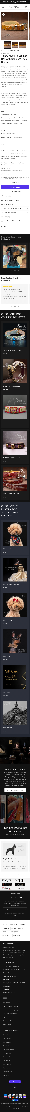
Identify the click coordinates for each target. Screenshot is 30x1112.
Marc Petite (8, 1103)
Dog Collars (6, 1035)
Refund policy (25, 1103)
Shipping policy (24, 1106)
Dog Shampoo (7, 1068)
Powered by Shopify (16, 1103)
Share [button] (4, 226)
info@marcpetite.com (9, 976)
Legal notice (16, 1108)
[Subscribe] (25, 909)
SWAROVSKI (6, 928)
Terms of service (15, 1106)
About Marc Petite (8, 1020)
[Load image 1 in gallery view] (7, 44)
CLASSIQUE (16, 935)
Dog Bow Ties (7, 1057)
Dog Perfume (7, 1064)
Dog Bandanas (7, 1042)
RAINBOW (20, 928)
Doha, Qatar (6, 986)
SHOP (5, 353)
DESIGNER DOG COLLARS (15, 790)
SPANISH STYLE (7, 935)
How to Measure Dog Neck (10, 1006)
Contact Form (7, 973)
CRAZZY (13, 928)
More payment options (15, 191)
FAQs (4, 1017)
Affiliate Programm (9, 993)
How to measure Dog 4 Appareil (12, 1010)
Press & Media (7, 1024)
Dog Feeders (6, 1046)
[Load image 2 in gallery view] (15, 44)
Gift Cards (6, 1075)
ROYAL (16, 924)
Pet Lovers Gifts (7, 1071)
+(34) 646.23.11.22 (13, 966)
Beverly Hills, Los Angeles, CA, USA (14, 983)
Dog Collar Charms (8, 1049)
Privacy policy (6, 1106)
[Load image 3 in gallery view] (22, 44)
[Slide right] (28, 45)
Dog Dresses (6, 1060)
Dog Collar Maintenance (10, 1013)
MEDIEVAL (5, 932)
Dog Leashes (7, 1038)
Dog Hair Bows (7, 1053)
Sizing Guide (6, 1002)
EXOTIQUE (22, 924)
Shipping (10, 170)
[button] (3, 7)
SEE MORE (21, 888)
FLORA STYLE (14, 932)
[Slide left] (2, 45)
